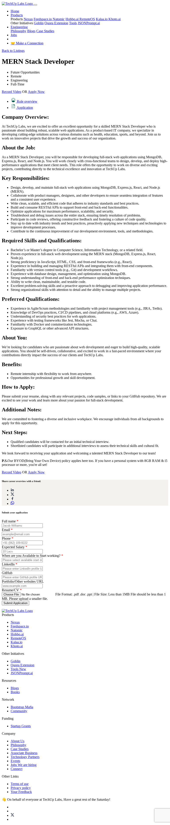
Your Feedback (21, 792)
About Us (17, 741)
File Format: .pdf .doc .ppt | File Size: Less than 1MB (92, 594)
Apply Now (36, 92)
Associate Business (24, 753)
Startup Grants (21, 726)
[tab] (89, 100)
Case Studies (45, 31)
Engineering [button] (19, 27)
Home (15, 11)
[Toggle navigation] (35, 5)
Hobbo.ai (72, 19)
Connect (16, 769)
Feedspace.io (43, 19)
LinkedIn (9, 564)
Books (15, 692)
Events (15, 761)
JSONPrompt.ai (89, 23)
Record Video (11, 92)
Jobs (14, 35)
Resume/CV (12, 590)
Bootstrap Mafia (22, 707)
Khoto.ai (114, 19)
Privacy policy (21, 788)
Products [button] (17, 15)
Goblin (39, 23)
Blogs (31, 31)
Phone (7, 538)
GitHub (7, 573)
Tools (73, 23)
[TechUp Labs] (18, 4)
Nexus (28, 19)
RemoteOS (87, 19)
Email (7, 530)
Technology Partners (25, 757)
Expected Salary (14, 547)
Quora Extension (56, 23)
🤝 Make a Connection (27, 43)
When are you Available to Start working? (32, 556)
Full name (10, 521)
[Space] (17, 611)
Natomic (59, 19)
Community (19, 711)
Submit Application (15, 603)
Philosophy (18, 31)
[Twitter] (12, 815)
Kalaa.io (102, 19)
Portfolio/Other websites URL (23, 581)
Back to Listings (13, 51)
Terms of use (20, 784)
